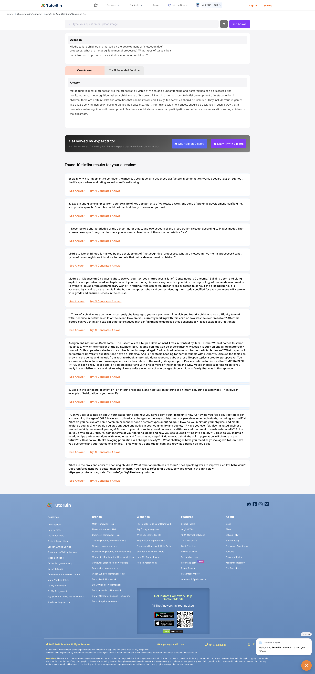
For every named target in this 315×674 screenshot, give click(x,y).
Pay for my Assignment (148, 529)
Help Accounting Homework (151, 540)
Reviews (230, 551)
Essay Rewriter (188, 568)
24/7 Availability (189, 540)
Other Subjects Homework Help (108, 573)
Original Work (188, 529)
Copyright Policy (234, 557)
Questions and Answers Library (64, 574)
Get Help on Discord (191, 143)
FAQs (228, 529)
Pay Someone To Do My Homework (66, 596)
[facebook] (248, 504)
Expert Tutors (188, 524)
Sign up (268, 5)
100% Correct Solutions (193, 535)
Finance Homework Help (104, 546)
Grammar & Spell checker (194, 579)
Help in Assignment (147, 562)
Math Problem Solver (58, 580)
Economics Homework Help (106, 568)
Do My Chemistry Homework (106, 590)
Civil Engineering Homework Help (109, 540)
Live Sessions (55, 524)
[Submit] (69, 24)
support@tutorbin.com (172, 644)
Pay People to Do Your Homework (154, 524)
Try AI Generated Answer (105, 190)
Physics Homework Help (104, 529)
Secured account (190, 557)
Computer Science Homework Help (110, 562)
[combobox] (142, 24)
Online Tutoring (55, 569)
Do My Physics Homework (105, 601)
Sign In (253, 5)
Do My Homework (57, 585)
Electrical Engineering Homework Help (111, 551)
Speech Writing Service (59, 546)
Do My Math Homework (104, 579)
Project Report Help (58, 541)
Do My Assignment (57, 591)
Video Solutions (56, 557)
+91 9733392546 (217, 645)
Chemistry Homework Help (106, 535)
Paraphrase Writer (190, 573)
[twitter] (266, 504)
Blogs (228, 524)
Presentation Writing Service (62, 552)
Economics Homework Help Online (154, 546)
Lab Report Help (56, 535)
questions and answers (29, 14)
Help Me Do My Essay (148, 557)
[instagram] (260, 504)
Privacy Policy (232, 540)
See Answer (76, 190)
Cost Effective (188, 546)
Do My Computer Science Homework (111, 596)
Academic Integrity (235, 562)
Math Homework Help (103, 524)
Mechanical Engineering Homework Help (113, 557)
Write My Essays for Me (149, 535)
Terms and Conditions (237, 546)
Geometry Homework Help (150, 551)
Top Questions (233, 568)
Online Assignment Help (60, 563)
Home (10, 14)
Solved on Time (189, 551)
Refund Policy (233, 535)
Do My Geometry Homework (106, 584)
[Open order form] (1, 11)
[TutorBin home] (51, 5)
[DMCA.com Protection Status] (173, 631)
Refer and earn (188, 562)
